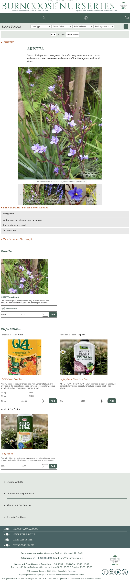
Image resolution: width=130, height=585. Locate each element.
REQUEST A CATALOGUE (25, 528)
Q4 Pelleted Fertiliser (12, 379)
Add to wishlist (9, 308)
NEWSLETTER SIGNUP (24, 534)
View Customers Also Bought (17, 239)
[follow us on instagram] (112, 574)
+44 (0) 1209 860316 (42, 557)
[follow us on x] (125, 574)
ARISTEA (9, 42)
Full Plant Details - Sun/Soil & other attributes (25, 207)
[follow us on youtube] (118, 574)
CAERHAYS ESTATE (22, 539)
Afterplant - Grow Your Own (74, 379)
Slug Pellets (7, 453)
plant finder (73, 34)
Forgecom (72, 571)
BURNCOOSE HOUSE (23, 545)
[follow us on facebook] (105, 574)
